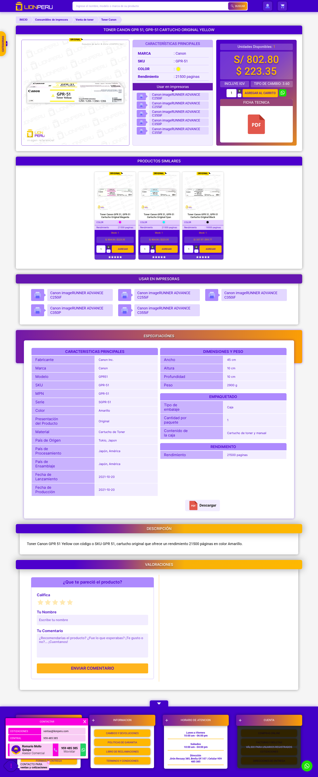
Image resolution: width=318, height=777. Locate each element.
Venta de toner (84, 19)
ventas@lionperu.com (55, 731)
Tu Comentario (50, 631)
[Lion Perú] (44, 6)
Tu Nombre (46, 612)
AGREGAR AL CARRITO (260, 93)
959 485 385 (50, 738)
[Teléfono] (55, 750)
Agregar (123, 249)
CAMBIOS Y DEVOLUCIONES (122, 733)
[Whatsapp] (83, 750)
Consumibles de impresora (51, 19)
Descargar (207, 505)
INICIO (23, 19)
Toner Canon (108, 19)
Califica (43, 595)
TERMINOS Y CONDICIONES (122, 760)
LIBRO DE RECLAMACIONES (122, 751)
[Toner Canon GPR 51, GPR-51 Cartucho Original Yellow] (256, 124)
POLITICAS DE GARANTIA (122, 742)
